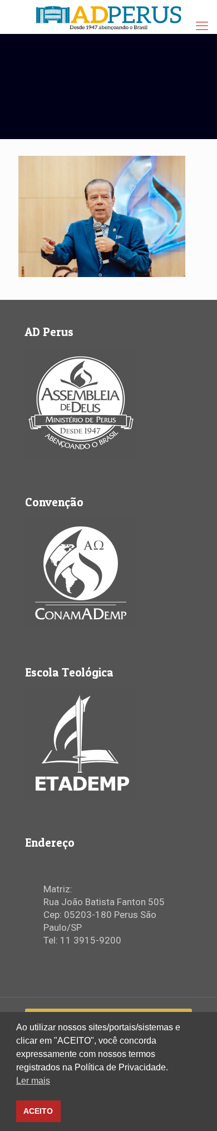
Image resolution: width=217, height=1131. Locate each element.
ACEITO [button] (38, 1111)
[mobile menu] (202, 26)
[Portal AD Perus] (108, 17)
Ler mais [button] (33, 1080)
